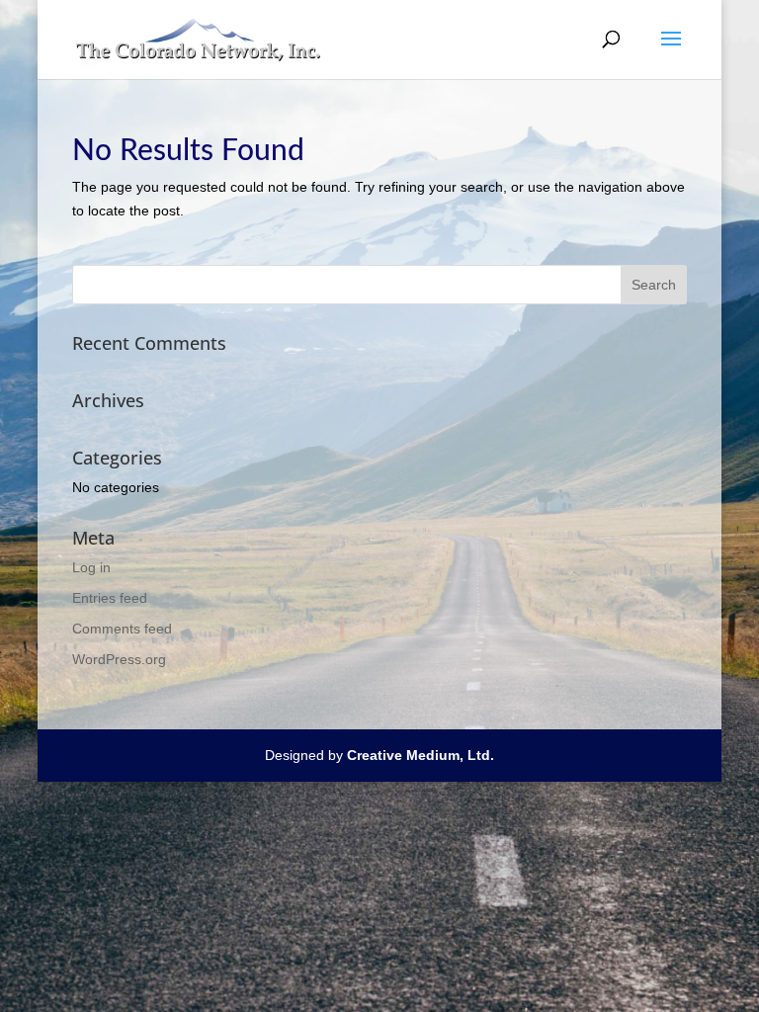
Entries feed (109, 598)
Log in (91, 567)
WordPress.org (119, 659)
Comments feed (122, 628)
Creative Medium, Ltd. (420, 755)
